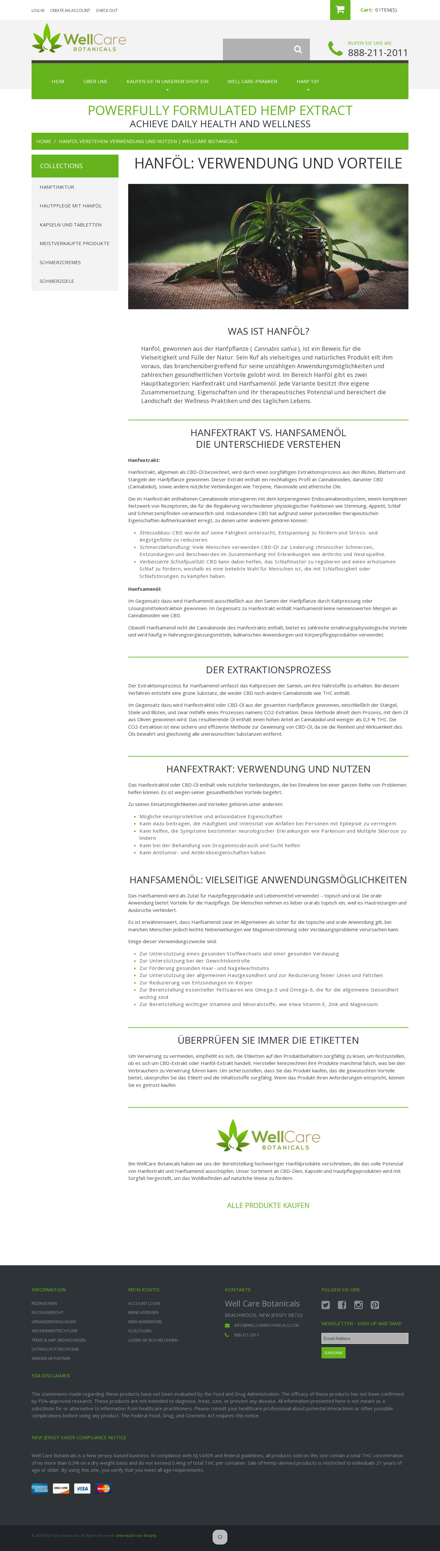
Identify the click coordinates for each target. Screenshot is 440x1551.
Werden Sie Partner (51, 1358)
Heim (58, 81)
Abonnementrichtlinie (55, 1331)
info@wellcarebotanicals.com (266, 1325)
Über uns (95, 81)
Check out (107, 10)
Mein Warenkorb (145, 1322)
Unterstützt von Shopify (136, 1535)
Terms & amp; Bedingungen (59, 1340)
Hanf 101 (308, 81)
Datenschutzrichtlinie (55, 1349)
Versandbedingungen (54, 1322)
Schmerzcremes (60, 262)
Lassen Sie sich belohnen (153, 1340)
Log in (38, 10)
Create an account (70, 10)
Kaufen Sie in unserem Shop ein (167, 81)
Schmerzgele (57, 281)
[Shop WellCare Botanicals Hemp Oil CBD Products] (268, 1118)
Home (43, 141)
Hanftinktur (57, 187)
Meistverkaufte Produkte (75, 243)
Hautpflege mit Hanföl (71, 205)
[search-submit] (302, 49)
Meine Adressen (143, 1312)
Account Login (144, 1303)
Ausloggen (139, 1331)
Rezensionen (44, 1303)
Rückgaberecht (47, 1312)
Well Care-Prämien (252, 81)
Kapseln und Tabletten (70, 224)
